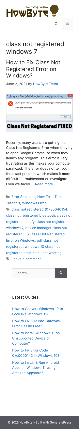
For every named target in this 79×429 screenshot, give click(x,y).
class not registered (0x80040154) (40, 209)
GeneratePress (61, 422)
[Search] (61, 273)
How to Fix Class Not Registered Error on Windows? (33, 69)
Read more (44, 184)
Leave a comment (26, 259)
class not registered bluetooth (30, 215)
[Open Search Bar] (56, 24)
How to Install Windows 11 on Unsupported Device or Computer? (36, 338)
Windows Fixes (34, 203)
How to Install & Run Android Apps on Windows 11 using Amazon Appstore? (35, 367)
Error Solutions (23, 197)
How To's (44, 197)
